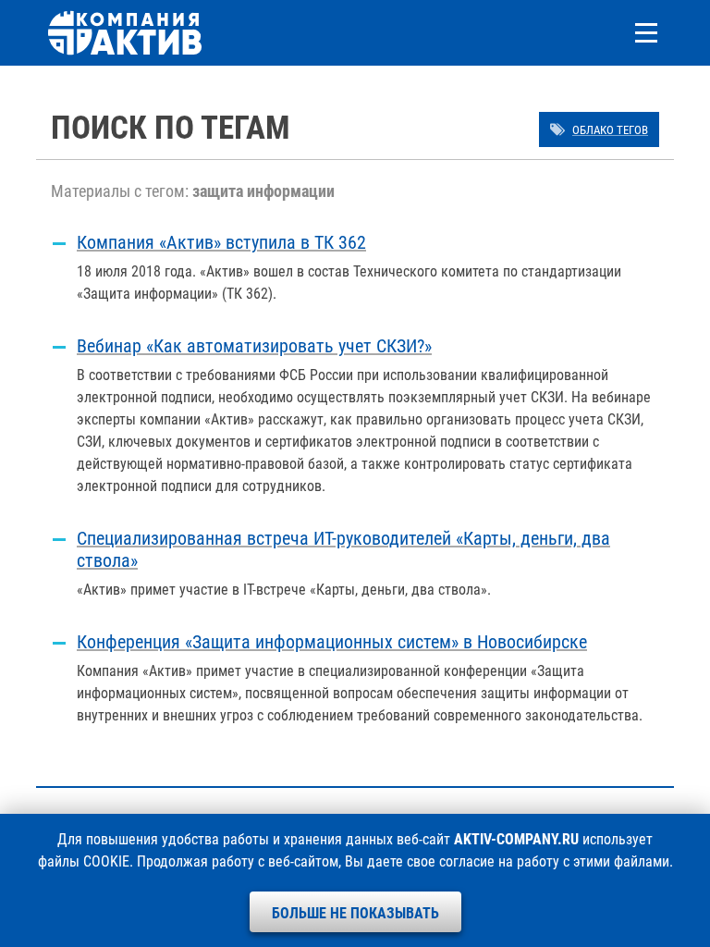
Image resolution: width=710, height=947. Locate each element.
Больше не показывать (355, 913)
